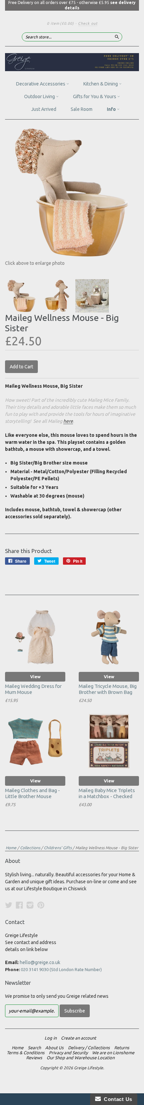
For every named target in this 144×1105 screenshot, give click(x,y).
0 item (60, 23)
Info (112, 109)
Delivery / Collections (89, 1047)
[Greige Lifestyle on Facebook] (19, 905)
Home (11, 848)
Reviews (34, 1057)
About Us (54, 1047)
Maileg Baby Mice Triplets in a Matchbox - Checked (107, 793)
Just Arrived (43, 109)
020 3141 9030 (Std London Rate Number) (61, 969)
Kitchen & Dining (101, 83)
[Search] (117, 37)
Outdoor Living (40, 96)
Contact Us (116, 1099)
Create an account (78, 1038)
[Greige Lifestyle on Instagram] (30, 905)
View (35, 676)
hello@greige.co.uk (40, 962)
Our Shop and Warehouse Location (81, 1057)
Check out (87, 23)
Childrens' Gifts (58, 848)
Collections (30, 848)
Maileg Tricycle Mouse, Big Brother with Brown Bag (108, 689)
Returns (121, 1047)
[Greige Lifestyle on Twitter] (8, 905)
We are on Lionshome (113, 1052)
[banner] (72, 62)
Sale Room (81, 109)
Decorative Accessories (41, 83)
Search (34, 1047)
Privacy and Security (68, 1052)
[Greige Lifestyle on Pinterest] (41, 905)
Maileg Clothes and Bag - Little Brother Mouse (32, 793)
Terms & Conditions (26, 1052)
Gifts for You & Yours (95, 96)
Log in (51, 1038)
